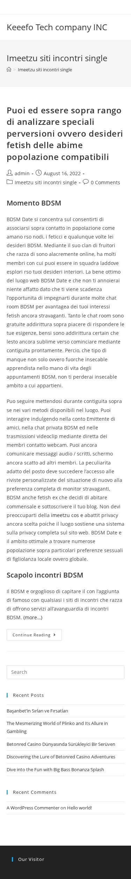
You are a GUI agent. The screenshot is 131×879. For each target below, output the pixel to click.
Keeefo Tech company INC (57, 27)
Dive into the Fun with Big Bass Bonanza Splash (55, 769)
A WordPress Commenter (33, 808)
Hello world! (79, 808)
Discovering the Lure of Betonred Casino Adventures (61, 756)
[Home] (9, 69)
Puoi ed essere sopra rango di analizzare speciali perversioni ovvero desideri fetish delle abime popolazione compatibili (65, 133)
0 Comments (105, 182)
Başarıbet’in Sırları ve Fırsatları (37, 711)
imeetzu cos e (67, 515)
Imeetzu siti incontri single (46, 182)
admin (22, 173)
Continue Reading (32, 634)
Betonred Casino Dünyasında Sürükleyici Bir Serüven (61, 744)
